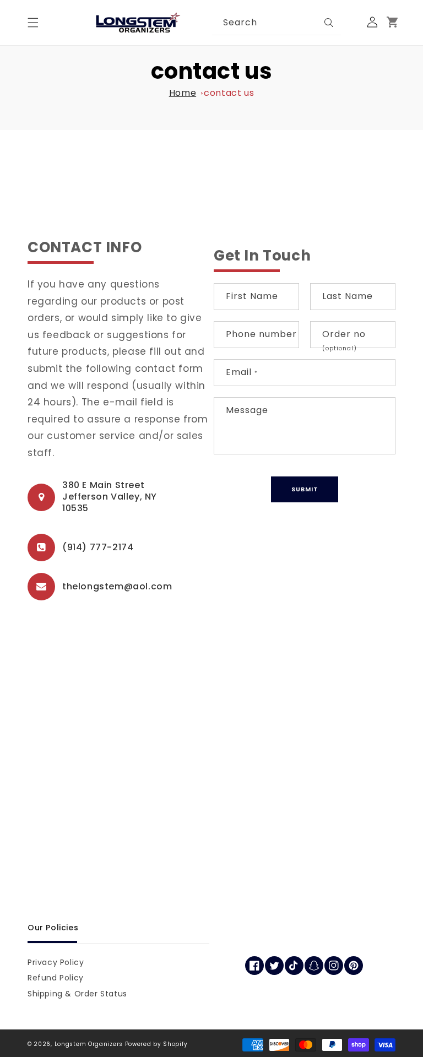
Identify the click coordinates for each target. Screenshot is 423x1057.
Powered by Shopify (156, 1044)
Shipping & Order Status (77, 993)
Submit (304, 489)
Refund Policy (56, 977)
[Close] (351, 22)
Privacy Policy (56, 962)
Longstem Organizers (89, 1044)
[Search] (329, 22)
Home (182, 92)
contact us (229, 92)
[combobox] (276, 22)
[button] (33, 22)
